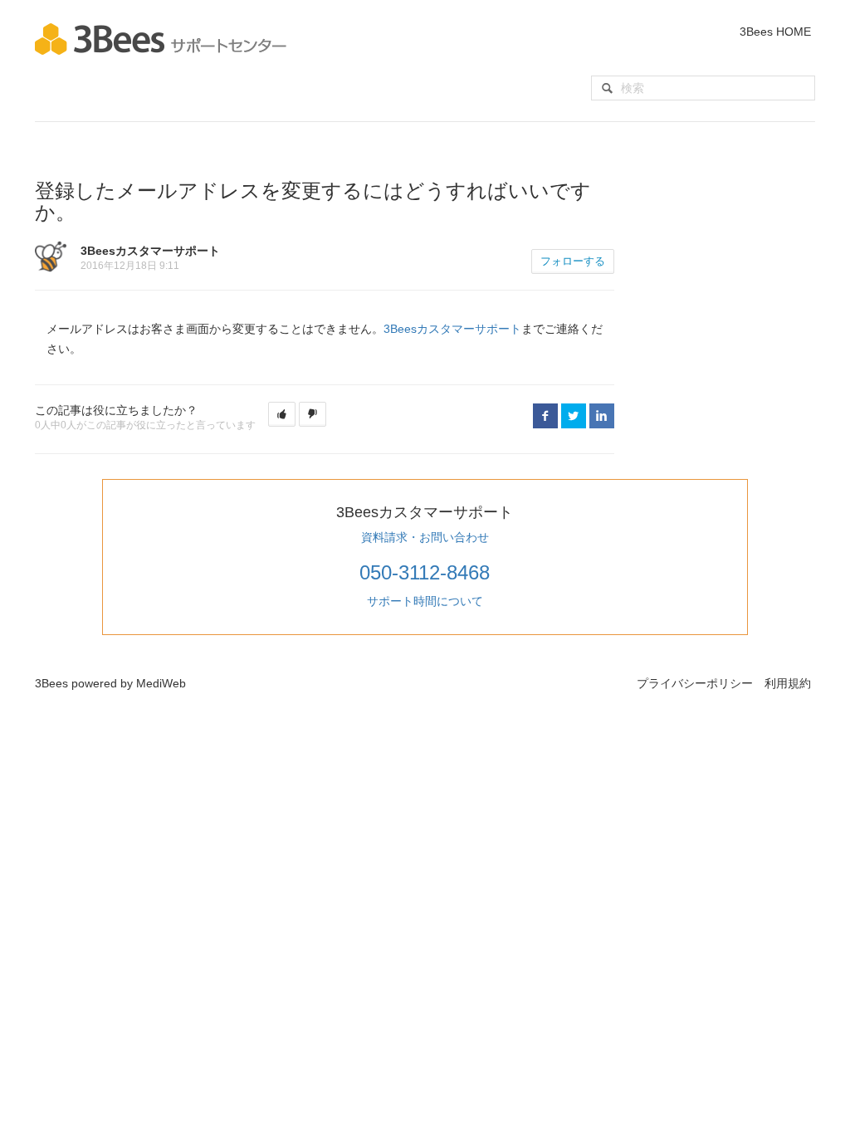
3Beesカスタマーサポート (452, 328)
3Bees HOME (775, 31)
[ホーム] (160, 38)
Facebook (545, 415)
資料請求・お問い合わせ (425, 537)
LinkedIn (601, 415)
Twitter (573, 415)
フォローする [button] (572, 261)
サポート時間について (425, 601)
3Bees (51, 683)
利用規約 (788, 683)
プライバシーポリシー (695, 683)
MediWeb (161, 683)
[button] (282, 414)
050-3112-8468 (424, 572)
